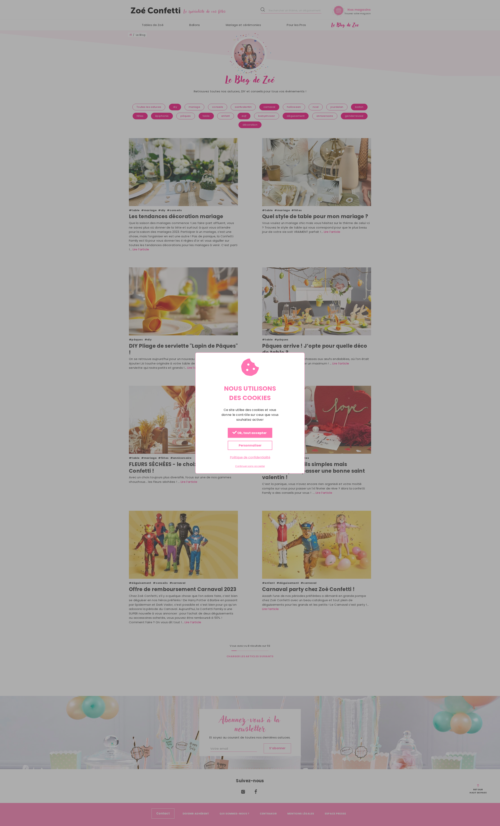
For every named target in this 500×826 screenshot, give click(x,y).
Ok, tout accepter (252, 433)
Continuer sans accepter (250, 466)
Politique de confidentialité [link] (250, 457)
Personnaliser (250, 445)
